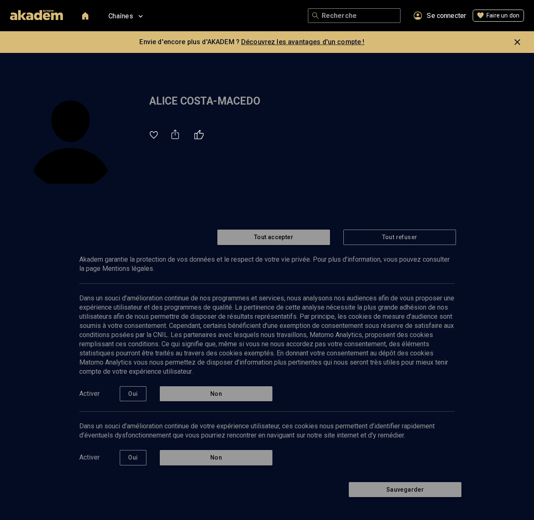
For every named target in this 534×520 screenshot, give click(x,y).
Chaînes (120, 16)
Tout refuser (400, 237)
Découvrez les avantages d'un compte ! (303, 42)
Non (216, 393)
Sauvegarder (405, 489)
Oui (133, 393)
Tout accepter (273, 237)
